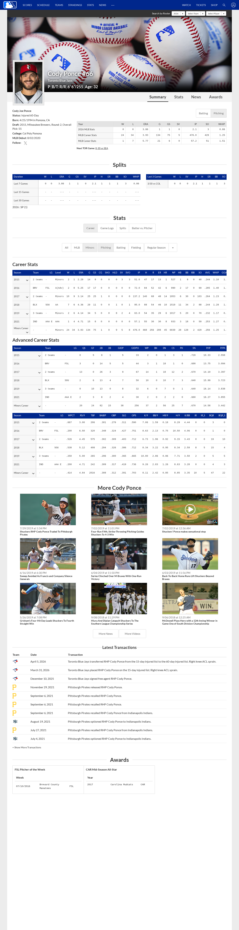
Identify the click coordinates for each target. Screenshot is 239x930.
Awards (216, 97)
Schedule (43, 5)
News (102, 5)
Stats (90, 5)
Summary (157, 97)
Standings (75, 5)
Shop (214, 5)
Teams (59, 5)
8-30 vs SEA (101, 148)
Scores (27, 5)
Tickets (201, 5)
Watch (186, 5)
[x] (25, 143)
